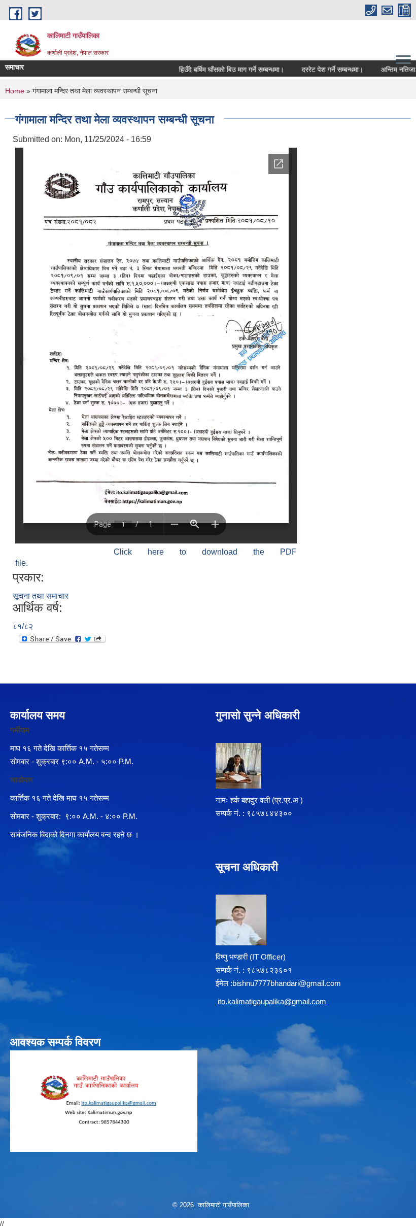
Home (14, 91)
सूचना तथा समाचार (40, 596)
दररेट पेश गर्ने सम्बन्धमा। (320, 69)
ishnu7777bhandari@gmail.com (288, 983)
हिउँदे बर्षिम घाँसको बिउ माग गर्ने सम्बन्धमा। (218, 69)
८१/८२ (23, 626)
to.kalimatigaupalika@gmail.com (272, 1001)
